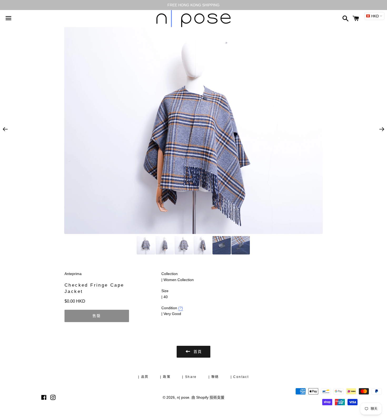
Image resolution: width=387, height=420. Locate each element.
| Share (189, 377)
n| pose (183, 397)
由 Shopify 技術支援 (207, 397)
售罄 (96, 316)
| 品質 (143, 377)
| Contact (240, 377)
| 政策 (165, 377)
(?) (180, 308)
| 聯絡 (214, 377)
